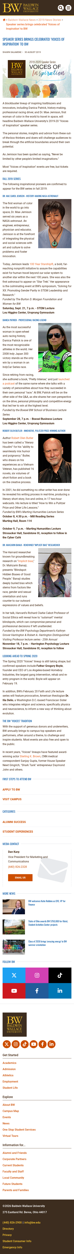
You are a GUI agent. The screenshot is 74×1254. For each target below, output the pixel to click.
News (6, 1123)
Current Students (13, 1165)
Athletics (8, 1075)
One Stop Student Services (19, 1129)
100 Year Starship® (41, 264)
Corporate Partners (14, 1159)
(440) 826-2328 (17, 866)
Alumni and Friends (15, 1153)
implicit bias (25, 561)
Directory (8, 1228)
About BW (9, 1104)
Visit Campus (12, 799)
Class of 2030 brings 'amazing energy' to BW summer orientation (47, 943)
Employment (10, 1081)
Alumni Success (14, 822)
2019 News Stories (49, 20)
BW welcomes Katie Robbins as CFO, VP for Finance (47, 902)
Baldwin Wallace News (22, 20)
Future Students (12, 1184)
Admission (9, 1069)
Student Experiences (18, 831)
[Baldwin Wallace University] (4, 19)
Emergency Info (12, 1247)
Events (7, 1117)
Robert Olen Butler (22, 438)
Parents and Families (16, 1190)
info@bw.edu (32, 1222)
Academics (9, 1063)
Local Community (13, 1177)
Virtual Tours (10, 1135)
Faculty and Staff (13, 1171)
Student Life (10, 1087)
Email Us (20, 877)
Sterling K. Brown (30, 756)
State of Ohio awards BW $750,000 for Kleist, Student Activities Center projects (48, 922)
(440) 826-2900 (12, 1222)
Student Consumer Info (17, 1241)
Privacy (7, 1235)
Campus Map (11, 1111)
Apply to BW (11, 789)
